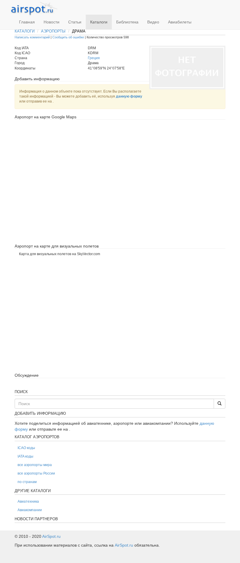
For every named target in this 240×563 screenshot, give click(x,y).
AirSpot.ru (51, 536)
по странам (27, 482)
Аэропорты (53, 31)
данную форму (129, 96)
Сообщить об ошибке (68, 37)
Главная (27, 22)
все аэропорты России (36, 473)
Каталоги (98, 22)
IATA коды (25, 456)
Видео (153, 22)
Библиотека (127, 22)
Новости (51, 22)
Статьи (74, 22)
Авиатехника (28, 501)
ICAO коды (26, 448)
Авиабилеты (179, 22)
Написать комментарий (32, 37)
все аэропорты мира (35, 465)
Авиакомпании (30, 510)
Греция (94, 58)
